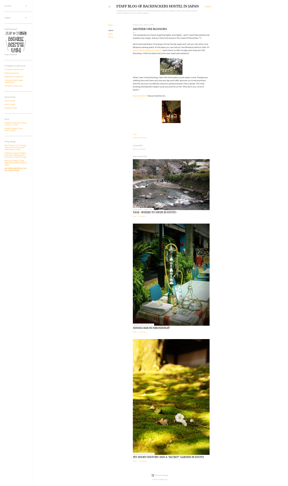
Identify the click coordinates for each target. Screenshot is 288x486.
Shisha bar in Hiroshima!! (151, 328)
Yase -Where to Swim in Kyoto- (155, 212)
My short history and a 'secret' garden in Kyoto (168, 457)
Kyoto (110, 34)
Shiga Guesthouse (11, 73)
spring (110, 37)
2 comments (142, 461)
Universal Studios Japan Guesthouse (13, 81)
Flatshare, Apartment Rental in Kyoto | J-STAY (15, 124)
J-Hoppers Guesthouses (13, 69)
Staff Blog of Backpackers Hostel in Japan (157, 6)
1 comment (142, 216)
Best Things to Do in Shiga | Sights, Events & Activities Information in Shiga (15, 147)
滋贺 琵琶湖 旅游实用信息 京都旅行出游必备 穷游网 (15, 169)
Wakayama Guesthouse (13, 77)
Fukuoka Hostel (10, 108)
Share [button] (110, 25)
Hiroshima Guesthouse (13, 86)
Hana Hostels (9, 101)
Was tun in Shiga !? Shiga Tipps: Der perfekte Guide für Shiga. (15, 163)
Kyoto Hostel (9, 104)
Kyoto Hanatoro (140, 96)
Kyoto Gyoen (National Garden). (147, 50)
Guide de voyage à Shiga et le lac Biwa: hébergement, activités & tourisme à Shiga (15, 155)
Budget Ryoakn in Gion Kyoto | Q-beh (13, 129)
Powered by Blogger (161, 475)
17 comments (142, 332)
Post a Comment (139, 149)
